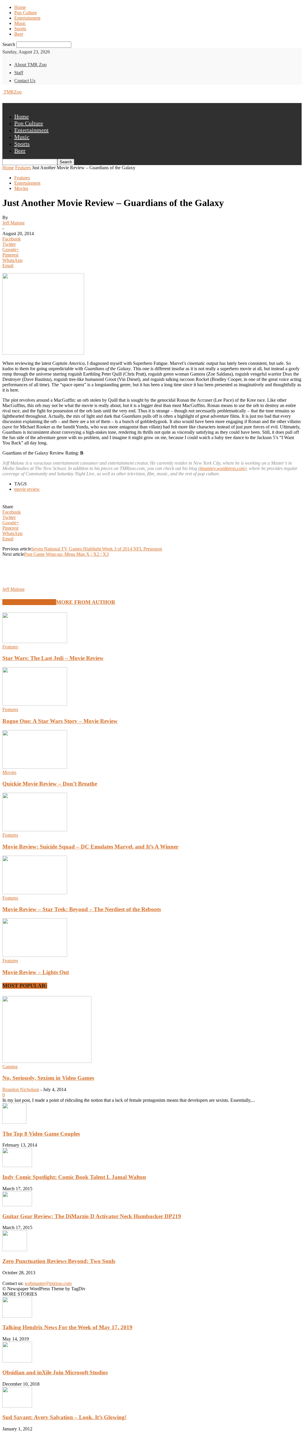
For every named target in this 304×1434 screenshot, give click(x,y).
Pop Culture (25, 12)
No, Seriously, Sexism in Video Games (48, 1078)
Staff (18, 72)
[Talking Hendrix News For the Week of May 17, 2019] (17, 1316)
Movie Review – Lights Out (35, 972)
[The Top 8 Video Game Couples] (14, 1122)
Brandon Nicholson (20, 1089)
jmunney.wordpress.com (222, 468)
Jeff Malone (13, 222)
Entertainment (27, 17)
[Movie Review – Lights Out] (34, 955)
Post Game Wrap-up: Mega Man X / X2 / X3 (66, 554)
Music (20, 23)
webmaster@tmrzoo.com (48, 1283)
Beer (18, 34)
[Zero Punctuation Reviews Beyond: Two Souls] (14, 1249)
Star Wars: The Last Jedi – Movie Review (53, 658)
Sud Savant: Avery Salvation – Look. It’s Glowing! (64, 1417)
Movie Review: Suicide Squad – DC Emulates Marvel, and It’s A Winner (90, 846)
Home (20, 7)
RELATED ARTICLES (29, 602)
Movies (21, 188)
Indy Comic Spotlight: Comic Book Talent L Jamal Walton (74, 1177)
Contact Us (24, 80)
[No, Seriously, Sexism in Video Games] (46, 1061)
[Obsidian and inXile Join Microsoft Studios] (17, 1360)
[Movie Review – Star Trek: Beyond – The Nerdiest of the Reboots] (34, 892)
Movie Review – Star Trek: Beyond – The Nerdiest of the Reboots (81, 909)
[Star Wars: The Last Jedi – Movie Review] (34, 641)
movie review (27, 489)
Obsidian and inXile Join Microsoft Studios (55, 1372)
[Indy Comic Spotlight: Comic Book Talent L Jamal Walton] (17, 1165)
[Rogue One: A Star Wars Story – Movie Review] (34, 704)
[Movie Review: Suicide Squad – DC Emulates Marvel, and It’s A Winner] (34, 829)
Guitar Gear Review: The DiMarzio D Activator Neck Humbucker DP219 (91, 1216)
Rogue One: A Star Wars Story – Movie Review (60, 721)
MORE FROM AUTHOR (85, 602)
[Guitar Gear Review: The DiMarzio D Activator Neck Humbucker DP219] (17, 1204)
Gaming (10, 1066)
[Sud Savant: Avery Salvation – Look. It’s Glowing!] (17, 1405)
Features (23, 167)
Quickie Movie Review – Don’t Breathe (49, 784)
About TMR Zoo (30, 64)
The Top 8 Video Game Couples (41, 1134)
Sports (20, 28)
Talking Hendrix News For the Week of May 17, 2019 (67, 1327)
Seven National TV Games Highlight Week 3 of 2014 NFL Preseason (96, 548)
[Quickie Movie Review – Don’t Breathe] (34, 767)
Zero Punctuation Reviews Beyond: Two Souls (58, 1261)
